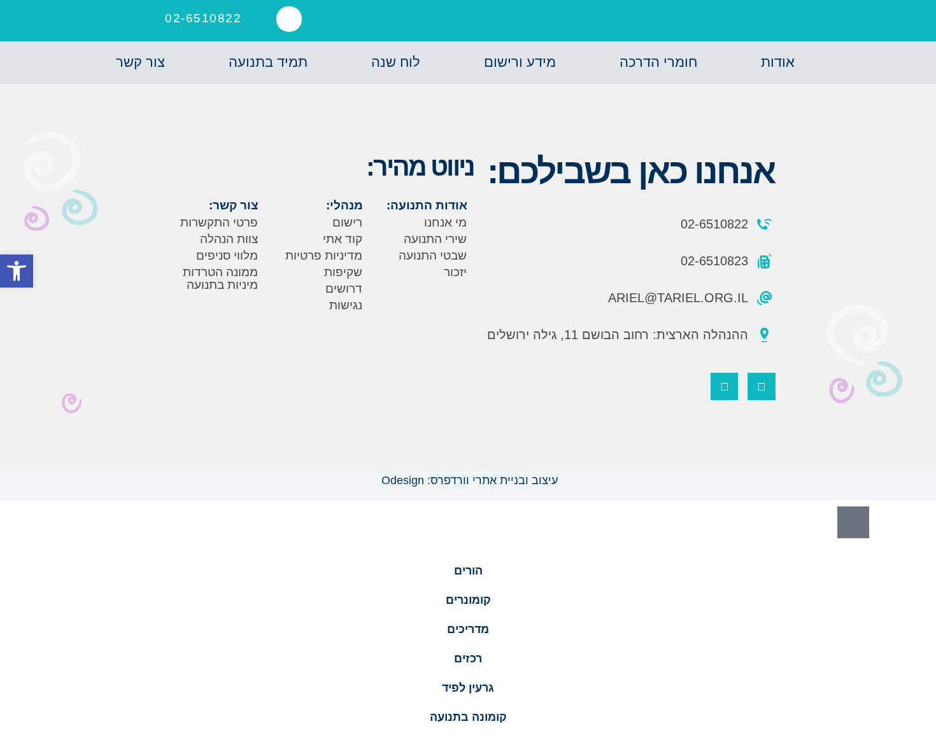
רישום (347, 222)
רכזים (468, 658)
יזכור (455, 272)
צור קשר (140, 62)
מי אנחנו (445, 222)
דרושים (343, 288)
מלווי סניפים (227, 255)
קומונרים (468, 600)
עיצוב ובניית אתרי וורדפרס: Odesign (468, 480)
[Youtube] (724, 386)
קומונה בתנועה (468, 717)
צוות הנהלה (229, 239)
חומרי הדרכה (658, 62)
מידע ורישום (520, 62)
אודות (778, 62)
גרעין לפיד (468, 687)
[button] (289, 19)
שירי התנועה (435, 239)
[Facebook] (761, 386)
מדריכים (468, 629)
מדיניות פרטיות (323, 255)
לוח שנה (395, 62)
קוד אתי (342, 239)
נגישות (345, 305)
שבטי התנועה (433, 255)
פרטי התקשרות (219, 222)
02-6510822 (203, 18)
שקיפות (343, 272)
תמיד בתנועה (268, 62)
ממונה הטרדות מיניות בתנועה (220, 278)
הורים (468, 570)
